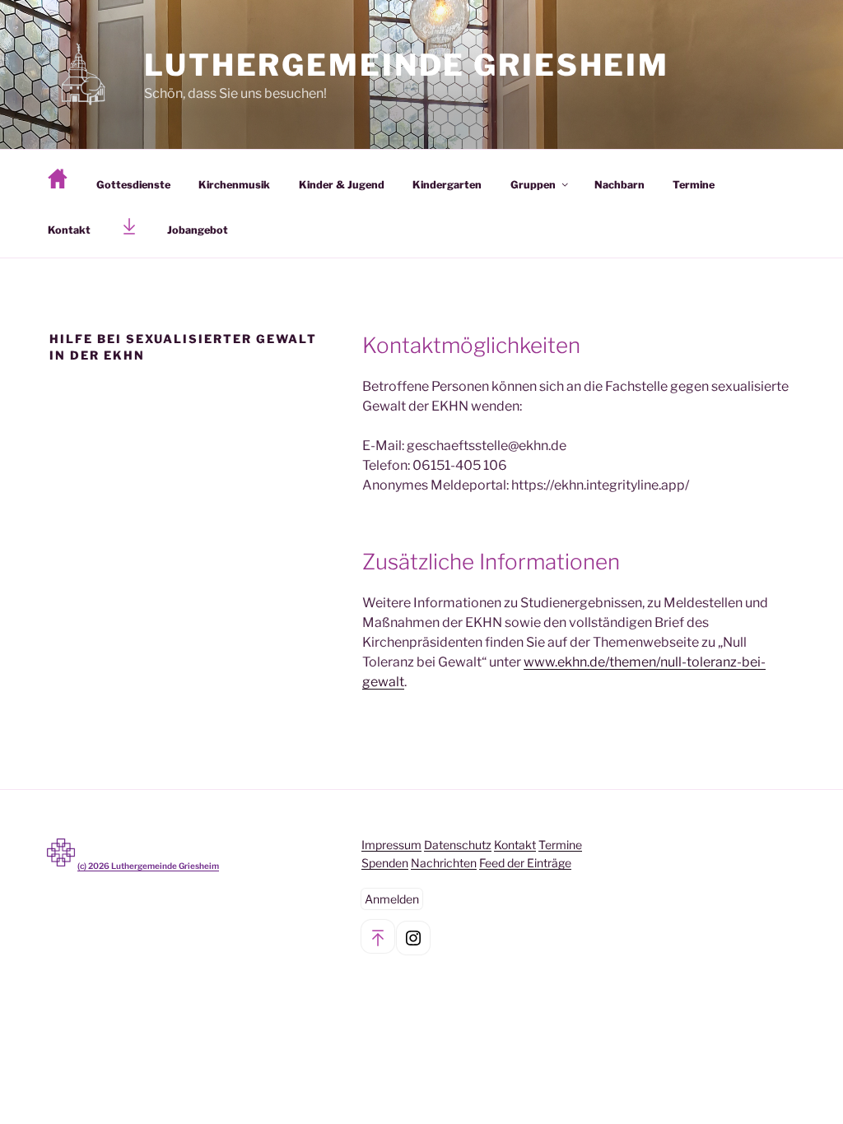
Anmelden (392, 899)
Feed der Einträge (525, 863)
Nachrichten (444, 863)
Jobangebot (197, 230)
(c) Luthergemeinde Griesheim (148, 866)
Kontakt (69, 230)
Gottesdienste (133, 185)
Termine (694, 185)
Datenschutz (457, 845)
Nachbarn (619, 185)
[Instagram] (413, 938)
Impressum (391, 845)
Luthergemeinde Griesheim (406, 65)
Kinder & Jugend (341, 185)
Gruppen (533, 185)
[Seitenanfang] (377, 936)
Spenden (384, 863)
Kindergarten (447, 185)
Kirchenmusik (234, 185)
